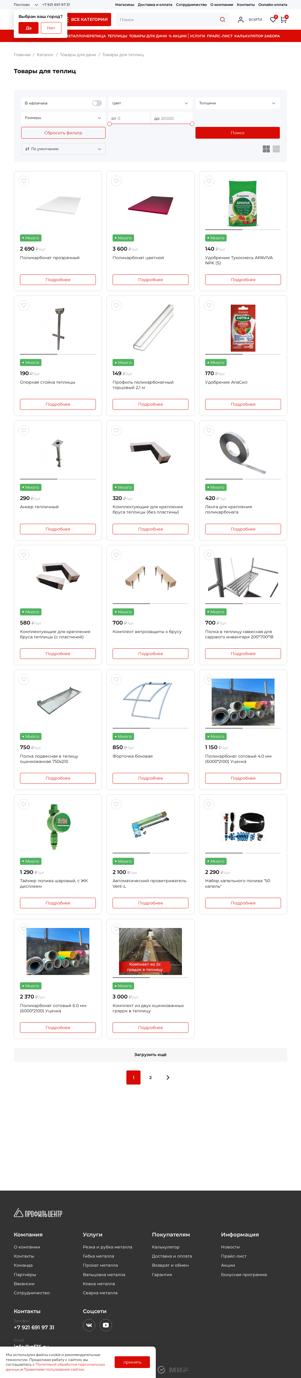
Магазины (124, 5)
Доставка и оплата (155, 5)
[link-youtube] (106, 1325)
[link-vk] (89, 1325)
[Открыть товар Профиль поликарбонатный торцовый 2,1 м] (150, 328)
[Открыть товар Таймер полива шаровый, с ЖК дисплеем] (58, 826)
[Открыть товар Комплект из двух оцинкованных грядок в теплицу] (150, 951)
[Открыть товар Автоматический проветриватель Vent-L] (150, 826)
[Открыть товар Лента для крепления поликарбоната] (243, 453)
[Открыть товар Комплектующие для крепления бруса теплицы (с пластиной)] (58, 577)
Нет (51, 28)
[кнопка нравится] (24, 181)
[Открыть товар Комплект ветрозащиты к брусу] (150, 577)
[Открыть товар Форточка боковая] (150, 702)
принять (132, 1362)
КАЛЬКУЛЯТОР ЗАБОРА (257, 36)
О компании (221, 5)
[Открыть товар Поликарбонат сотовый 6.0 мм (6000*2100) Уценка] (58, 951)
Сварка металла (100, 1292)
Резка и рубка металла (107, 1247)
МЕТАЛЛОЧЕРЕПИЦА (85, 36)
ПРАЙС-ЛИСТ (220, 36)
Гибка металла (98, 1256)
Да (28, 28)
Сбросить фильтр (63, 132)
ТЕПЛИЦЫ (117, 36)
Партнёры (25, 1274)
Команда (23, 1265)
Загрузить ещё (150, 1054)
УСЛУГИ (197, 36)
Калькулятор (166, 1247)
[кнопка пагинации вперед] (167, 1077)
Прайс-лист (234, 1256)
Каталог (45, 54)
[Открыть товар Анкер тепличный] (58, 453)
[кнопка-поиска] (222, 19)
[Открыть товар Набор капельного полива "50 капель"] (243, 826)
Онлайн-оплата (272, 5)
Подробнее (58, 279)
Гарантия (162, 1274)
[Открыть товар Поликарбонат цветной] (150, 203)
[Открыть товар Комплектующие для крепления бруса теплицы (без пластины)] (150, 453)
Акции (228, 1265)
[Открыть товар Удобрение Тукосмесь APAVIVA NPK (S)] (243, 203)
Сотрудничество (191, 5)
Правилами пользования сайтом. (54, 1369)
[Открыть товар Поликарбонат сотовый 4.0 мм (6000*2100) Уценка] (243, 702)
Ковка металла (99, 1283)
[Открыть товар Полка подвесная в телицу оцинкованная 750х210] (58, 702)
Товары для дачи (78, 54)
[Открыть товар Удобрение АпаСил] (243, 328)
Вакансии (24, 1283)
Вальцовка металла (104, 1274)
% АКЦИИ (178, 36)
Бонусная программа (244, 1274)
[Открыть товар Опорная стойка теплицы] (58, 328)
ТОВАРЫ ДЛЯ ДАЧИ (148, 36)
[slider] (109, 124)
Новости (230, 1247)
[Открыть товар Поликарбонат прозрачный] (58, 203)
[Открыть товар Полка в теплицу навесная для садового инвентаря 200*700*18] (243, 577)
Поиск (238, 132)
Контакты (246, 5)
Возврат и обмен (170, 1265)
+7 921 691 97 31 (56, 5)
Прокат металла (100, 1265)
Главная (22, 54)
